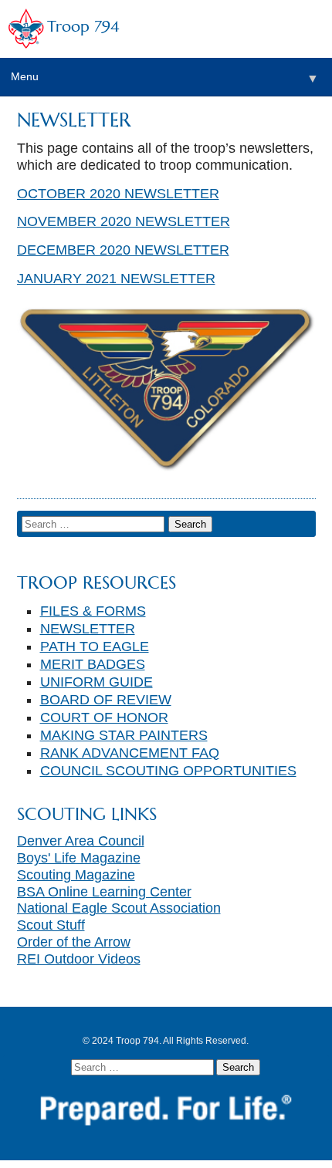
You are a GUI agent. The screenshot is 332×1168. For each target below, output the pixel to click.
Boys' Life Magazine (79, 858)
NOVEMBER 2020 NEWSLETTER (123, 221)
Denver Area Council (80, 841)
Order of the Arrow (73, 942)
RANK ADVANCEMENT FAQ (129, 753)
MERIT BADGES (92, 664)
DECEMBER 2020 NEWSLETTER (123, 250)
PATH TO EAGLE (94, 646)
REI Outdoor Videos (79, 959)
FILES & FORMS (93, 611)
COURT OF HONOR (104, 717)
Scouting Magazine (76, 875)
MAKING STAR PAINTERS (124, 735)
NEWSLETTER (87, 628)
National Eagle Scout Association (119, 908)
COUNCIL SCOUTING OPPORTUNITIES (168, 770)
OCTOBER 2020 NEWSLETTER (118, 193)
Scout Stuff (51, 925)
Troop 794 (83, 26)
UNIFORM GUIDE (96, 682)
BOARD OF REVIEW (105, 699)
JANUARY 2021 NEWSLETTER (116, 278)
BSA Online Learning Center (104, 892)
